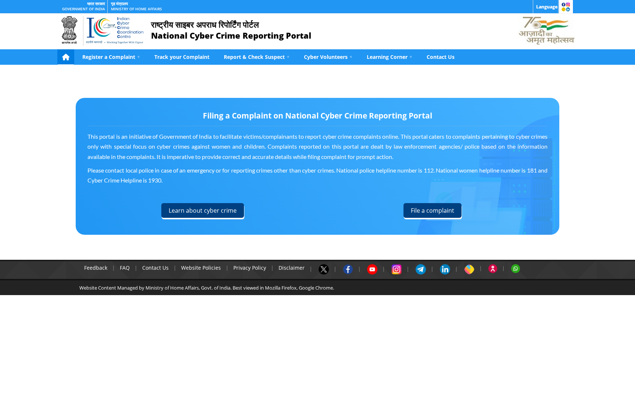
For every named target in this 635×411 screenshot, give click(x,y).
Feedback (95, 267)
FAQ (125, 267)
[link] (546, 6)
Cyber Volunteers (328, 56)
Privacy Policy (249, 267)
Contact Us (441, 56)
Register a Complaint (111, 56)
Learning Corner (389, 56)
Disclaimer (292, 267)
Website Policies (201, 267)
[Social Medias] (566, 6)
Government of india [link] (83, 9)
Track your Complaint (181, 56)
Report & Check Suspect (257, 56)
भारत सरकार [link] (96, 3)
